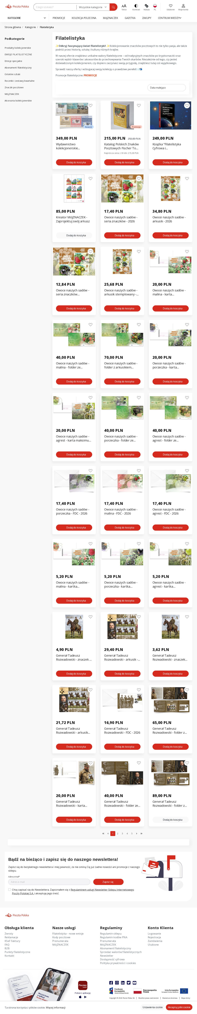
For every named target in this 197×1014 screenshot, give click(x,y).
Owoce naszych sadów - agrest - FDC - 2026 (169, 511)
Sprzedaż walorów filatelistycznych (121, 952)
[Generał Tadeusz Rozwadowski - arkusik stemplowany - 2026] (74, 700)
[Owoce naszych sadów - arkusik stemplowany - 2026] (122, 262)
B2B (7, 948)
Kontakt (9, 955)
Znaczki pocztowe (14, 87)
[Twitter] (129, 983)
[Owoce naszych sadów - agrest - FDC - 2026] (171, 481)
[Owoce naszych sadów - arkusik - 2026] (171, 188)
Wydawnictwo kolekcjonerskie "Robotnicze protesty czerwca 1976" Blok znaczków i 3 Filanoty (71, 146)
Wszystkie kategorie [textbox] (90, 7)
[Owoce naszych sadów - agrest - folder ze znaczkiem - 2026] (171, 408)
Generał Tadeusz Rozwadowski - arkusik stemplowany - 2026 (72, 731)
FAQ (7, 944)
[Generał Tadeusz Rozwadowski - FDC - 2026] (122, 700)
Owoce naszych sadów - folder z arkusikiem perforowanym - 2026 (120, 365)
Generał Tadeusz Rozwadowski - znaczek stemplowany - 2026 (169, 658)
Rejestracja (154, 937)
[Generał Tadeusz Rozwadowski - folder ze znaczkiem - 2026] (122, 773)
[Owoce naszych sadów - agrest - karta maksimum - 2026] (74, 408)
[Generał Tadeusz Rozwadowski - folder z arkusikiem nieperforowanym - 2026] (171, 773)
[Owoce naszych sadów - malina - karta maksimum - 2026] (171, 262)
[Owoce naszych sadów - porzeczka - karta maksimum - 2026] (171, 335)
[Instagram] (117, 983)
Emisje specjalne (13, 61)
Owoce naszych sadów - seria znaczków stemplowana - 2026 (72, 292)
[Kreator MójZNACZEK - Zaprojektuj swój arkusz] (74, 188)
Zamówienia (155, 941)
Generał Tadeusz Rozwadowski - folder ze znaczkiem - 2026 (121, 804)
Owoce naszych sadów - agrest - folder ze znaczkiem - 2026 (169, 438)
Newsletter (106, 955)
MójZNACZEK (12, 94)
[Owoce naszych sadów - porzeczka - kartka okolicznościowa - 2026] (122, 554)
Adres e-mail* (14, 876)
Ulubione (153, 944)
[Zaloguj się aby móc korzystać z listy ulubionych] (90, 105)
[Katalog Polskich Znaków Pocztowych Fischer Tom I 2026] (122, 115)
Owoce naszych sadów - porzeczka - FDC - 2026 (72, 511)
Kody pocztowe (61, 937)
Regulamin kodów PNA (113, 937)
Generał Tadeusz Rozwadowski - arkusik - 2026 (121, 658)
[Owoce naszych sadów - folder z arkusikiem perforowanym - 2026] (122, 335)
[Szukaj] (113, 7)
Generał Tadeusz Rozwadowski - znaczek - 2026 (73, 658)
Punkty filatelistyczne (17, 952)
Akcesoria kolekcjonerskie (18, 100)
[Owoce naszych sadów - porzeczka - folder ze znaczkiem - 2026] (122, 408)
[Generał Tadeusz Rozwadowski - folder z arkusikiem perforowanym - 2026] (171, 700)
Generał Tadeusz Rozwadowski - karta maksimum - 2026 (70, 804)
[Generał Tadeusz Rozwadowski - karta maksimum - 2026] (74, 773)
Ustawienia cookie (153, 1007)
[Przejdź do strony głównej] (17, 6)
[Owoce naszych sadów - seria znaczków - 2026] (122, 188)
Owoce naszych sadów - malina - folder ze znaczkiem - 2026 (72, 365)
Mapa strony (185, 998)
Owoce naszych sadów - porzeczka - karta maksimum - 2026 (169, 365)
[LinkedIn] (123, 983)
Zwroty (9, 933)
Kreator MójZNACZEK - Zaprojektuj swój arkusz (73, 219)
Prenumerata (60, 941)
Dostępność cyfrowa (112, 959)
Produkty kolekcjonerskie (18, 47)
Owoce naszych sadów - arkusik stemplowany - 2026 (120, 292)
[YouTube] (134, 983)
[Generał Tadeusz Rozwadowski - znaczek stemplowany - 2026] (171, 627)
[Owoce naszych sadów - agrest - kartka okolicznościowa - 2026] (171, 554)
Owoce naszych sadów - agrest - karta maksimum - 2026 (74, 438)
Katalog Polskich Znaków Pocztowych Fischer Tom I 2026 (122, 146)
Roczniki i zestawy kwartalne (20, 80)
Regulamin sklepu (110, 933)
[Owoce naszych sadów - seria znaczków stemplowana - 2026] (74, 262)
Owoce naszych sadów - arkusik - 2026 (169, 219)
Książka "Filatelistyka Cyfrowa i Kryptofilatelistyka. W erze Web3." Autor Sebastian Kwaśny (167, 146)
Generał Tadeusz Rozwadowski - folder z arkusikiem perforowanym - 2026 (169, 731)
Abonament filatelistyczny (18, 67)
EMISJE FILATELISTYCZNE (18, 54)
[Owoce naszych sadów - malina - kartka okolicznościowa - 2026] (74, 554)
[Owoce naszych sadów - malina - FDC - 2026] (122, 481)
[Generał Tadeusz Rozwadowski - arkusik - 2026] (122, 627)
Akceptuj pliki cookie (179, 1007)
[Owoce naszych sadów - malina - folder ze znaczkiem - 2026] (74, 335)
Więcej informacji (55, 1007)
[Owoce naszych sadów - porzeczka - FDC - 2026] (74, 481)
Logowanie (154, 933)
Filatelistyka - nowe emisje (68, 933)
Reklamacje (11, 937)
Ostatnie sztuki (12, 74)
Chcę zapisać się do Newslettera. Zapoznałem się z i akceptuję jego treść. (73, 891)
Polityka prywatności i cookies (118, 963)
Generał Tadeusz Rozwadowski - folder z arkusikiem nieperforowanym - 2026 (170, 804)
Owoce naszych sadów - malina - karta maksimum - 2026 (169, 292)
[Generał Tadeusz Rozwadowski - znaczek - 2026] (74, 627)
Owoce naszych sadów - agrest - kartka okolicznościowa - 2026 (169, 585)
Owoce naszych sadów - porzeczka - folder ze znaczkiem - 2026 (120, 438)
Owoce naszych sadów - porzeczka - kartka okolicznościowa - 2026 (120, 585)
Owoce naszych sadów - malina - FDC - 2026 (120, 511)
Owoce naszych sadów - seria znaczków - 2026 (120, 219)
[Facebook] (111, 983)
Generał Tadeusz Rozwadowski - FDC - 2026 (122, 731)
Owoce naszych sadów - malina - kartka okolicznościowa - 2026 (72, 585)
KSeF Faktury (12, 941)
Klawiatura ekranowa (169, 998)
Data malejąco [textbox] (158, 87)
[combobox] (93, 7)
